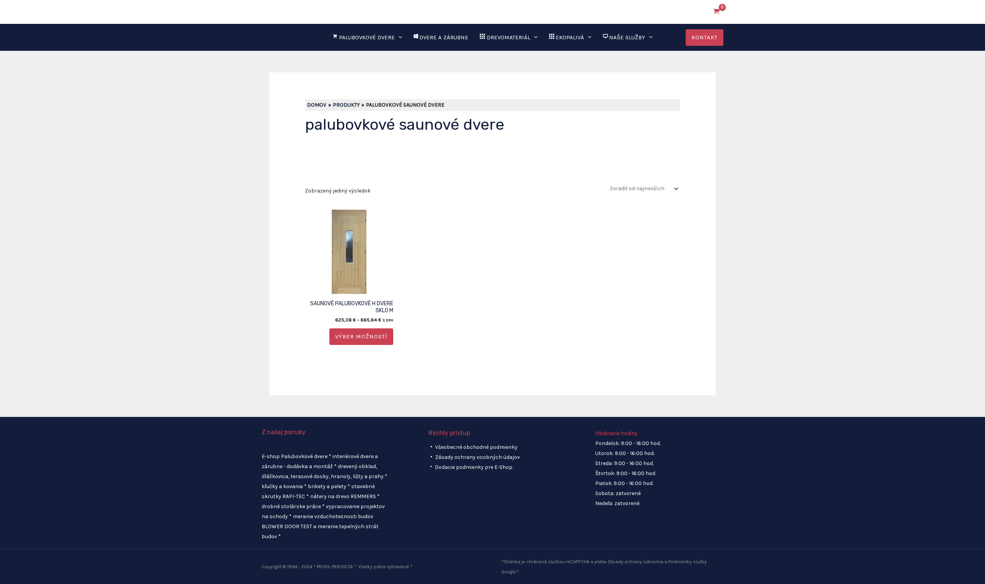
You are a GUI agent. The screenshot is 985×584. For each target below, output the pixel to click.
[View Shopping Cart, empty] (716, 11)
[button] (698, 12)
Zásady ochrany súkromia (635, 561)
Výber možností (361, 336)
